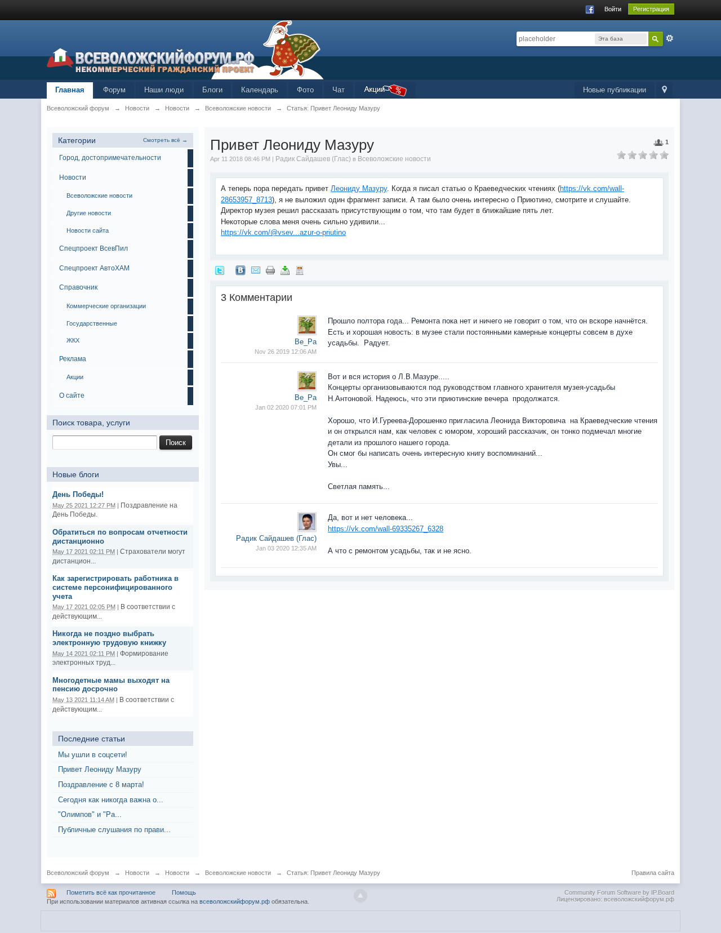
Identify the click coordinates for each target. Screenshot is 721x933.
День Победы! (78, 494)
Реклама (72, 359)
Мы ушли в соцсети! (92, 754)
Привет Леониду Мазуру (99, 769)
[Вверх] (360, 896)
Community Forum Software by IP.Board (619, 892)
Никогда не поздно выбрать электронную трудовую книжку (109, 638)
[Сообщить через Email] (255, 269)
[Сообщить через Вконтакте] (240, 269)
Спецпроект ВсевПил (93, 248)
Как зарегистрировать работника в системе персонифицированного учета (115, 587)
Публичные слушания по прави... (114, 829)
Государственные (91, 323)
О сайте (71, 395)
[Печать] (270, 269)
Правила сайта (652, 872)
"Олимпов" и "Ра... (90, 814)
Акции (74, 377)
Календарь (259, 90)
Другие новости (88, 213)
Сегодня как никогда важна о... (110, 800)
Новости (72, 177)
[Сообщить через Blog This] (299, 269)
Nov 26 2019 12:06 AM (286, 351)
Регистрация (651, 9)
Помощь (184, 892)
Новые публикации (614, 90)
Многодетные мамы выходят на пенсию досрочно (111, 685)
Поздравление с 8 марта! (101, 784)
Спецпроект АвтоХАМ (94, 268)
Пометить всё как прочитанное (110, 892)
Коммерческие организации (106, 306)
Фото (305, 90)
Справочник (78, 287)
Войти (612, 9)
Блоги (212, 90)
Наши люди (164, 90)
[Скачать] (285, 269)
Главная (69, 90)
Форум (114, 90)
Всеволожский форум (78, 872)
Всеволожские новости (99, 195)
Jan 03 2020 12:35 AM (286, 548)
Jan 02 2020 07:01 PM (286, 407)
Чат (338, 90)
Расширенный (669, 38)
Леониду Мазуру (359, 188)
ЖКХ (72, 340)
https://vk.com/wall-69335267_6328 (385, 529)
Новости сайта (87, 230)
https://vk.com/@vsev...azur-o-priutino (283, 232)
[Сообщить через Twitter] (219, 269)
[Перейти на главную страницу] (185, 49)
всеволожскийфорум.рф (234, 901)
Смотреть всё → (165, 140)
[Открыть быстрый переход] (664, 90)
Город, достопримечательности (110, 158)
